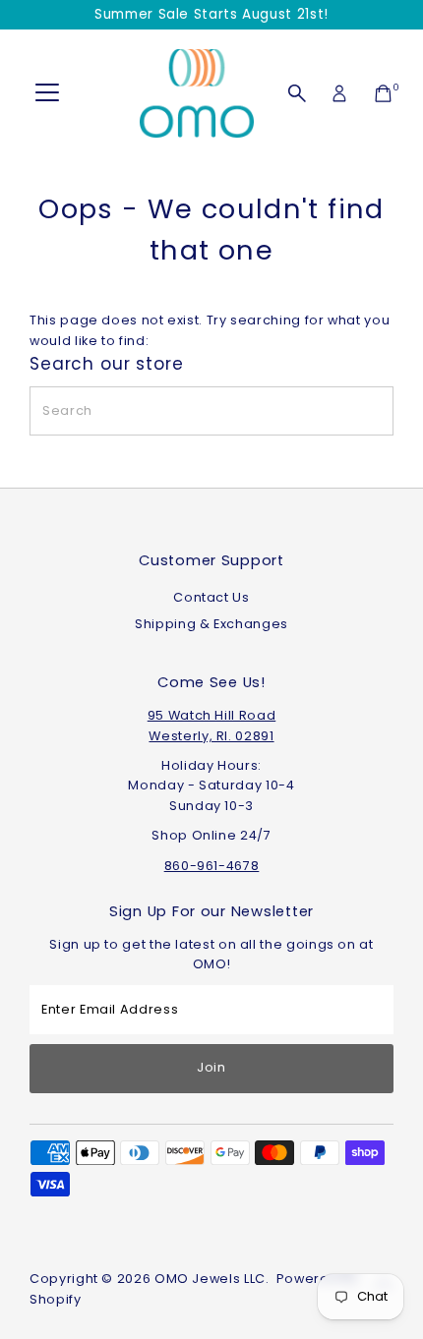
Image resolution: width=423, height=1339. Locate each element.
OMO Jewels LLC (210, 1278)
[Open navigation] (47, 93)
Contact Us (211, 597)
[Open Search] (297, 93)
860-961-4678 (212, 865)
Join (211, 1067)
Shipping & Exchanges (211, 623)
